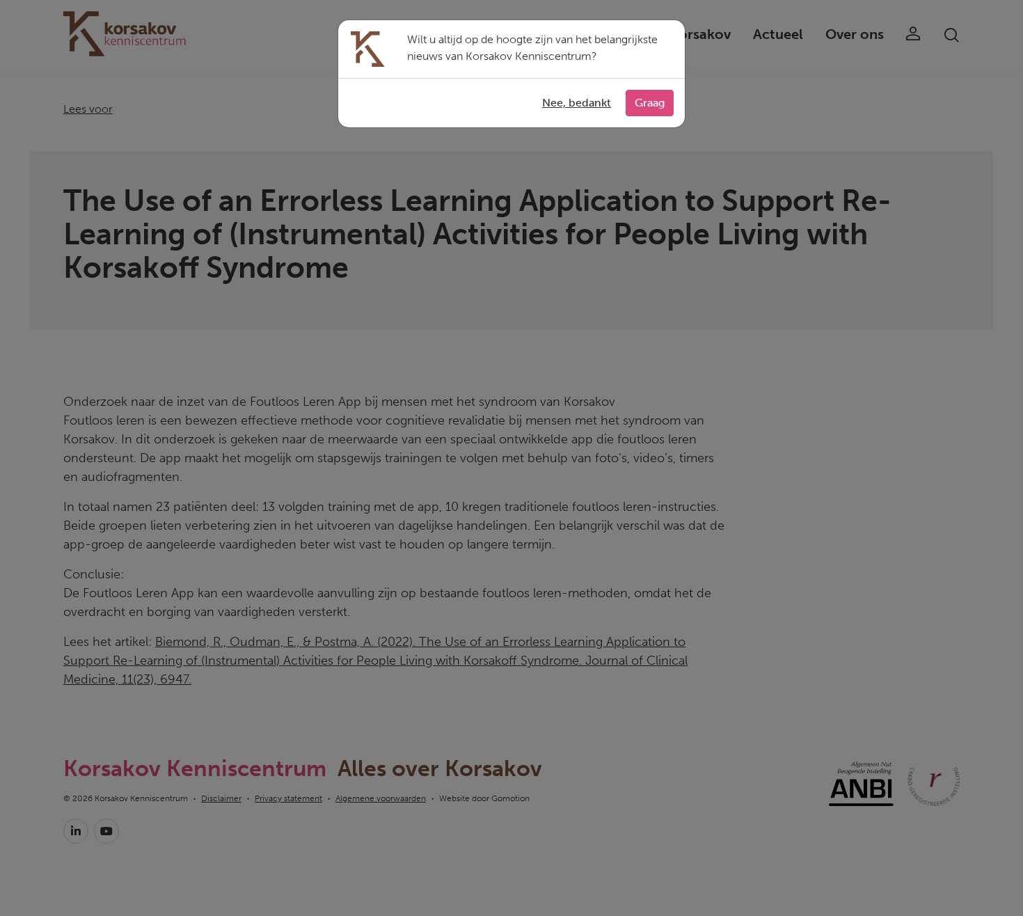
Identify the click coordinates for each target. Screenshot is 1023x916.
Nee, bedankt (576, 102)
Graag (650, 102)
